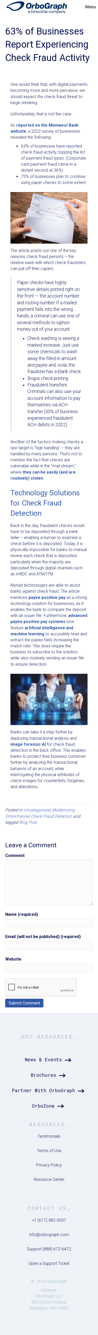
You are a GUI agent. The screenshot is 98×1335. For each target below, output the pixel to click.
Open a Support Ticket (49, 1263)
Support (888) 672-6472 (49, 1249)
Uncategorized (37, 809)
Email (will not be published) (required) (43, 936)
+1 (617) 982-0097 (49, 1220)
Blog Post (28, 822)
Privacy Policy (49, 1165)
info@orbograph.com (49, 1234)
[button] (49, 1059)
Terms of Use (49, 1150)
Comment (15, 855)
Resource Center (49, 1179)
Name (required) (21, 914)
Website (13, 959)
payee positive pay (46, 597)
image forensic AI (28, 744)
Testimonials (49, 1136)
